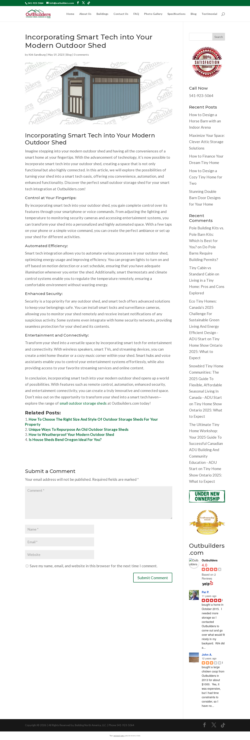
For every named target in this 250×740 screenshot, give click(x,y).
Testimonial (209, 13)
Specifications (176, 13)
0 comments (81, 54)
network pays (119, 736)
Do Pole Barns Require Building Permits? (203, 253)
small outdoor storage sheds (83, 403)
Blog (193, 13)
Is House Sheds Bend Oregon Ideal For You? (65, 439)
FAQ (136, 13)
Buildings (102, 13)
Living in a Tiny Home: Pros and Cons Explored (206, 286)
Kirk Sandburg (37, 54)
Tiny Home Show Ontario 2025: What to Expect (205, 410)
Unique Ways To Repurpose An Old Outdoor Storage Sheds (79, 429)
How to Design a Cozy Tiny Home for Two (205, 177)
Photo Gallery (153, 13)
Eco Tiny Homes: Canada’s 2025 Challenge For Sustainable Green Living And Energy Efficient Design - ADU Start (204, 320)
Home (70, 13)
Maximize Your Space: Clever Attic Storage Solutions (207, 141)
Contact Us (120, 13)
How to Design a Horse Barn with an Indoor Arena (205, 121)
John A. (207, 654)
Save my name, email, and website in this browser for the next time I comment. (93, 566)
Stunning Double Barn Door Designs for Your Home (205, 197)
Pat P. (205, 592)
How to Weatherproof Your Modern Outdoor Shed (71, 434)
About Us (85, 13)
